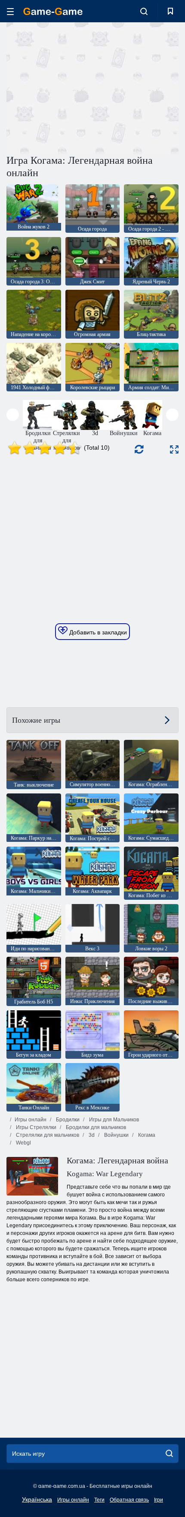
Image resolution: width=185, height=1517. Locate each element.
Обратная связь (129, 1500)
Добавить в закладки (97, 632)
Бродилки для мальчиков (95, 1127)
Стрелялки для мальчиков (47, 1135)
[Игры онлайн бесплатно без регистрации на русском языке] (53, 11)
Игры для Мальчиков (113, 1120)
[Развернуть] (174, 449)
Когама (146, 1135)
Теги (99, 1500)
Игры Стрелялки (35, 1127)
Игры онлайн (30, 1120)
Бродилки (67, 1120)
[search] (169, 1453)
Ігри (158, 1500)
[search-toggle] (144, 11)
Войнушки (116, 1135)
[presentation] (12, 415)
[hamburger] (10, 11)
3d (91, 1135)
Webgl (23, 1143)
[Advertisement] (79, 87)
